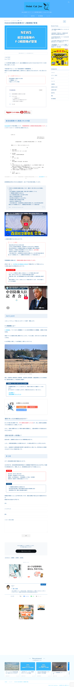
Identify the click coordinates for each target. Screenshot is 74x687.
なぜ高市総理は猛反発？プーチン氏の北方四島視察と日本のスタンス (60, 38)
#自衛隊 (17, 557)
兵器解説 (53, 84)
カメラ (52, 78)
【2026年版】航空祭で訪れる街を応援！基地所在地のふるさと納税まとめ (59, 41)
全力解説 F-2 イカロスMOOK (22, 403)
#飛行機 (21, 557)
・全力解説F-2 (11, 392)
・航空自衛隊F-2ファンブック (14, 394)
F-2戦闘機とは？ (16, 98)
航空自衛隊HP (42, 176)
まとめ (13, 104)
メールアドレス (8, 508)
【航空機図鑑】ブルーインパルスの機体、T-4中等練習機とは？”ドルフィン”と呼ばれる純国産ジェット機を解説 (60, 45)
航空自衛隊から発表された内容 (18, 93)
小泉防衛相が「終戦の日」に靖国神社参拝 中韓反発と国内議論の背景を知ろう (59, 34)
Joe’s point (14, 96)
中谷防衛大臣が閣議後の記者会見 (20, 264)
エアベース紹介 (54, 75)
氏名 (5, 503)
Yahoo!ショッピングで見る (21, 409)
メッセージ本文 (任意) (9, 519)
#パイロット (7, 557)
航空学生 (33, 16)
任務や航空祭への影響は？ (18, 101)
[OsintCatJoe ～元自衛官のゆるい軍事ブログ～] (37, 6)
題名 (5, 514)
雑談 (52, 95)
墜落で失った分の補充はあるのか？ (20, 99)
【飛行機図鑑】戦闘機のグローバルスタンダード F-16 (60, 30)
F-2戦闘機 (7, 330)
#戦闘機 (12, 557)
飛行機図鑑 (40, 16)
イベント (26, 16)
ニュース (48, 16)
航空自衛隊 (7, 125)
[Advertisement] (37, 639)
